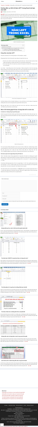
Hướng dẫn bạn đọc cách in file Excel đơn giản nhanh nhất (14, 228)
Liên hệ (25, 405)
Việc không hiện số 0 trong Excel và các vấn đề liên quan (12, 398)
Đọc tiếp (16, 233)
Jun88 (19, 426)
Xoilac (16, 426)
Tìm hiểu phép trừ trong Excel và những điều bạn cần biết (14, 287)
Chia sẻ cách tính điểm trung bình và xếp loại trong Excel (12, 395)
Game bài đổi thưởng (8, 426)
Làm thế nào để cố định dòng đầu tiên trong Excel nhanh (14, 360)
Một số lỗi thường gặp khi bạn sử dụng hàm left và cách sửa (13, 48)
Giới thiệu (6, 405)
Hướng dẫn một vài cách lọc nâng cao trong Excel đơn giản (13, 393)
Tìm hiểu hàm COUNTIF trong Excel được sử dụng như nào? (14, 258)
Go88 (14, 426)
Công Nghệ (7, 5)
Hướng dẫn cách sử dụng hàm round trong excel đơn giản (14, 336)
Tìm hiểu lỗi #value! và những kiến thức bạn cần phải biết (12, 397)
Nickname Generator (30, 405)
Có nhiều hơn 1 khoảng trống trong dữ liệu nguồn (11, 49)
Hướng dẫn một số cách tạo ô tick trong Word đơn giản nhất (13, 392)
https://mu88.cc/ (24, 426)
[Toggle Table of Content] (22, 45)
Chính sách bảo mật (19, 405)
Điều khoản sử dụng (12, 405)
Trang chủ (2, 5)
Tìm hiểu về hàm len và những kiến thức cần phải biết (13, 311)
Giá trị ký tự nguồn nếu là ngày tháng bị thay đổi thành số (13, 50)
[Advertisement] (19, 378)
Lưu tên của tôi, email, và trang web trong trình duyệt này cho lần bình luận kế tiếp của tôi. (19, 201)
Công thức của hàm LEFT (6, 46)
